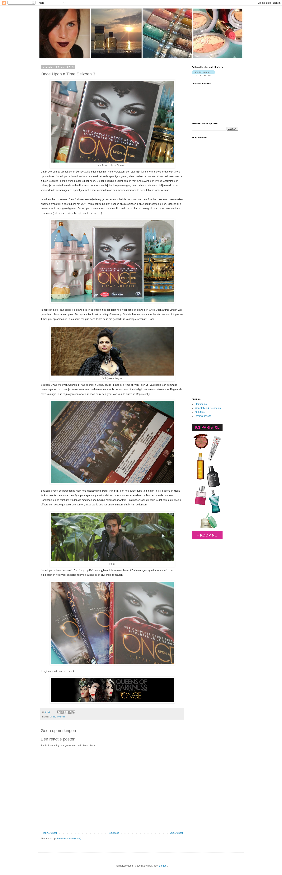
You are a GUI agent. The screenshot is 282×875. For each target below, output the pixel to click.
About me (200, 412)
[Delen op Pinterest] (73, 712)
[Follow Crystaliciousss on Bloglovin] (203, 74)
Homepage (113, 833)
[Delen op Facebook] (70, 712)
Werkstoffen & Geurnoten (208, 408)
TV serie (61, 717)
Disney (52, 717)
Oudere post (176, 833)
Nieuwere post (49, 833)
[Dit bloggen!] (62, 712)
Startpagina (201, 404)
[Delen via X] (66, 712)
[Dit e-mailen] (59, 712)
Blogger (163, 865)
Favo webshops (203, 416)
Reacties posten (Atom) (69, 838)
